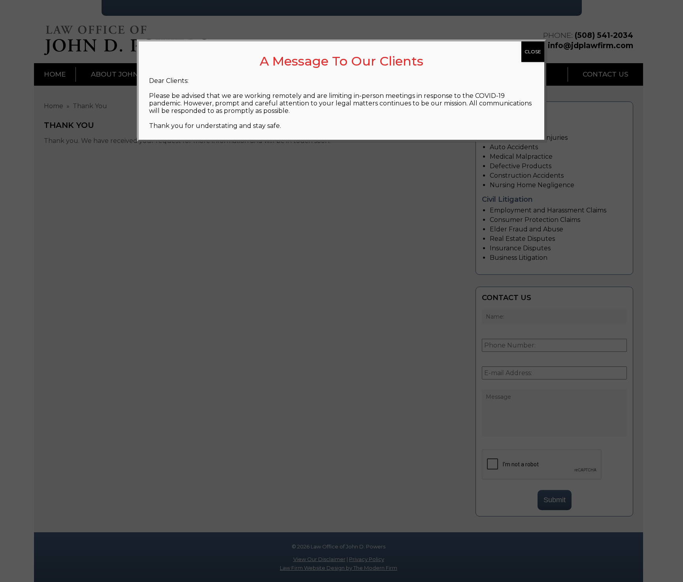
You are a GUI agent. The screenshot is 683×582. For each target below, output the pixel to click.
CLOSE (533, 51)
